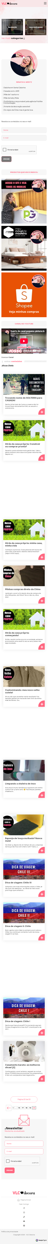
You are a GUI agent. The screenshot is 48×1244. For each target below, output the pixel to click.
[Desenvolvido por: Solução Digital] (41, 1240)
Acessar (7, 357)
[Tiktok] (24, 1217)
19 (30, 1108)
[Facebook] (24, 1208)
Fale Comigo (24, 1204)
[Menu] (45, 3)
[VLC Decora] (9, 3)
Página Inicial (26, 1200)
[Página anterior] (8, 1108)
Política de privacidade (9, 1231)
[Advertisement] (24, 485)
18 (26, 1108)
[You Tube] (24, 1221)
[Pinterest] (24, 1226)
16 (19, 1108)
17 (23, 1108)
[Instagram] (24, 1212)
